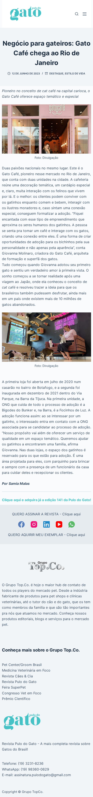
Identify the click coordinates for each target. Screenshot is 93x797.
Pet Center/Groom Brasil (22, 665)
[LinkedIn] (46, 524)
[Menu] (85, 14)
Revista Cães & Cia (17, 676)
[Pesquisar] (76, 13)
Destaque (56, 73)
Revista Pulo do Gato (19, 682)
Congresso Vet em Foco (21, 693)
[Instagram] (34, 524)
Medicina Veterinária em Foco (26, 670)
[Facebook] (21, 524)
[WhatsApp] (71, 524)
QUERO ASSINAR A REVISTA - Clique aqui (46, 514)
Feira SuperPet (14, 687)
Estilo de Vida (75, 73)
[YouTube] (59, 524)
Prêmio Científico (16, 699)
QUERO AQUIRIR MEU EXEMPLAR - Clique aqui (46, 535)
